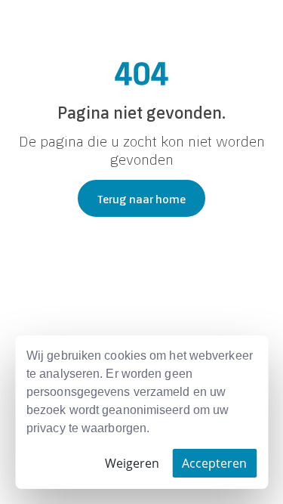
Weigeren (132, 463)
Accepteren (214, 463)
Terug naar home (141, 198)
